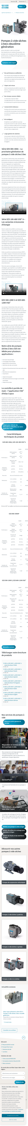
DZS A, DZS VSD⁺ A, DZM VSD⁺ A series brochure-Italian (13, 687)
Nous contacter (7, 1063)
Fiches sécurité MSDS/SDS (9, 1058)
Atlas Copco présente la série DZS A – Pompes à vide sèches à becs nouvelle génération (13, 1013)
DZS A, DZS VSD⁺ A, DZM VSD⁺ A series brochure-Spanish (13, 676)
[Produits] (12, 12)
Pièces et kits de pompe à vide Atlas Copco (14, 801)
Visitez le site (20, 1082)
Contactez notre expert (9, 63)
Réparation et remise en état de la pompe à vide (14, 739)
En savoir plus (7, 1022)
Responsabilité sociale (8, 1044)
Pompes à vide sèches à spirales (12, 947)
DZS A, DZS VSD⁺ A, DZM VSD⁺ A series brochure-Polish (13, 664)
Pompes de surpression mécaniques (13, 882)
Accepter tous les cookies (13, 1115)
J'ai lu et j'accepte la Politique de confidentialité (17, 132)
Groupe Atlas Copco (8, 1047)
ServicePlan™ (14, 772)
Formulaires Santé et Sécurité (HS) (11, 1061)
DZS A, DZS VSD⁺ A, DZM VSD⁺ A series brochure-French (13, 670)
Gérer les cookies (13, 1119)
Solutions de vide (7, 1049)
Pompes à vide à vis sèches (10, 979)
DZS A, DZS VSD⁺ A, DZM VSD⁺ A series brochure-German (13, 699)
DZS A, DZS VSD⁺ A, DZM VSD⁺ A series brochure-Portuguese (13, 682)
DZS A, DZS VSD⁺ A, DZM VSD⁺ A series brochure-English (13, 693)
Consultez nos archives (9, 1030)
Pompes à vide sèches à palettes (12, 914)
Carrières (5, 1051)
